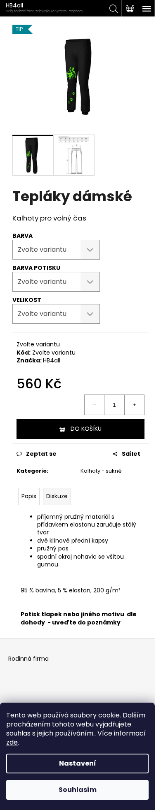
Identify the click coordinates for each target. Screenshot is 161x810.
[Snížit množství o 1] (94, 405)
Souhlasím (78, 789)
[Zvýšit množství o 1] (134, 405)
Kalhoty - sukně (101, 471)
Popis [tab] (28, 496)
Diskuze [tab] (57, 496)
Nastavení (77, 763)
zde (12, 742)
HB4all (51, 360)
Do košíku (86, 429)
